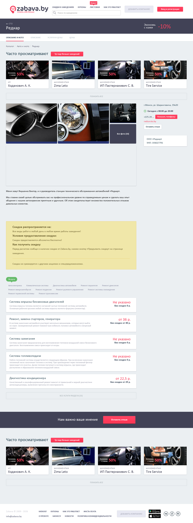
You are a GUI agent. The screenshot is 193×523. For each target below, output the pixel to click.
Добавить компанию (139, 9)
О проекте (44, 516)
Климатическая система (37, 285)
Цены (72, 37)
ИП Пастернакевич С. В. (117, 85)
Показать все (96, 96)
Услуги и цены (55, 37)
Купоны (82, 7)
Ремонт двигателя (110, 285)
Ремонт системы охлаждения (101, 289)
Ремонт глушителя (89, 285)
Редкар (35, 46)
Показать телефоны (166, 116)
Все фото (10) (123, 134)
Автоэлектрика (15, 285)
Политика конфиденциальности (94, 516)
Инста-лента (90, 511)
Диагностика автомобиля (64, 285)
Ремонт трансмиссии (48, 293)
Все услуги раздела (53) (71, 395)
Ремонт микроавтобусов (19, 289)
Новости (69, 516)
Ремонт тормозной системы (21, 293)
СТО (11, 24)
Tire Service (154, 85)
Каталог (10, 46)
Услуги (11, 279)
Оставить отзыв (153, 126)
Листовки (95, 7)
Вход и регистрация (170, 9)
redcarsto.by (150, 121)
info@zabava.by (14, 516)
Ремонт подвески (44, 289)
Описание (36, 37)
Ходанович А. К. (19, 85)
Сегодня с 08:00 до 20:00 (160, 111)
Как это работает (112, 7)
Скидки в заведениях (63, 7)
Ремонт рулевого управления (69, 289)
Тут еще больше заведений (67, 54)
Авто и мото (23, 46)
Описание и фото (15, 37)
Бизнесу (57, 516)
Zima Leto (61, 85)
